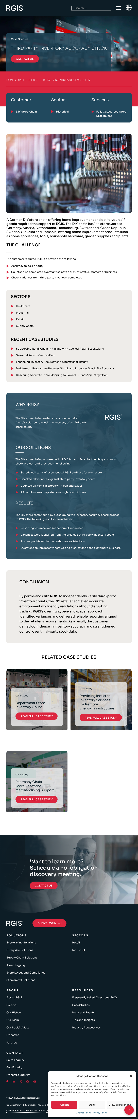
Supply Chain (25, 325)
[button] (131, 1076)
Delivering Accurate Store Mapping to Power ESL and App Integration (62, 375)
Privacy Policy (100, 1112)
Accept (64, 1104)
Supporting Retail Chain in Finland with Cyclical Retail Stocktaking (60, 348)
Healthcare (23, 306)
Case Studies (26, 80)
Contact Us (44, 885)
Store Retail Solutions (20, 980)
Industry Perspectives (86, 1027)
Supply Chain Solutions (21, 957)
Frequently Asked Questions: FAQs (94, 997)
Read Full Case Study (37, 716)
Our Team (12, 1020)
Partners (11, 1042)
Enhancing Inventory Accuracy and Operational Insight (52, 361)
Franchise (12, 1035)
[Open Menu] (118, 8)
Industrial (22, 312)
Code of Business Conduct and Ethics (25, 1110)
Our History (13, 1012)
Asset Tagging (15, 965)
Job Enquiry (14, 1067)
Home (9, 80)
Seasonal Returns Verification (35, 355)
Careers (11, 1005)
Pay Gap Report (45, 1105)
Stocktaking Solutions (21, 942)
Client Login (47, 923)
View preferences (120, 1104)
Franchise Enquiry (18, 1074)
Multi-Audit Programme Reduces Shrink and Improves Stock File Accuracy (65, 368)
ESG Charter (29, 1105)
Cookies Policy (83, 1112)
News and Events (83, 1012)
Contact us (25, 58)
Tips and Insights (83, 1020)
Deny (92, 1104)
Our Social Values (17, 1027)
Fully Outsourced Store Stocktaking (111, 114)
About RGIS (14, 997)
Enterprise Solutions (19, 950)
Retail (20, 319)
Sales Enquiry (15, 1060)
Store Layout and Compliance (25, 972)
